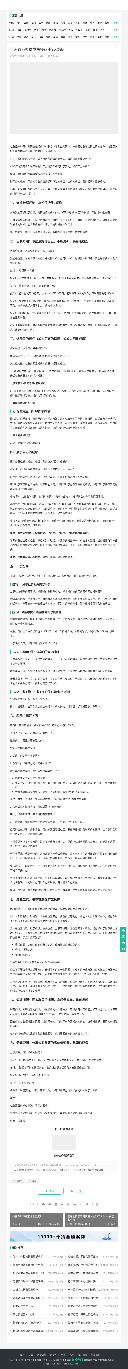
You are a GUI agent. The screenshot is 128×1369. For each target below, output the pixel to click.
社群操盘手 (17, 1180)
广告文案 (102, 1360)
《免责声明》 (19, 1169)
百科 (33, 36)
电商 (85, 36)
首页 (22, 1354)
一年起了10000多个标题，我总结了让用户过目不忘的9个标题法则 (93, 1289)
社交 (33, 22)
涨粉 (107, 36)
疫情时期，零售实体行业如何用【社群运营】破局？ (93, 1256)
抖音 (19, 29)
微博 (44, 29)
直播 (55, 36)
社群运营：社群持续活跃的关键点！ (88, 1331)
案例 (72, 1354)
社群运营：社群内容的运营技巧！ (86, 1273)
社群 (99, 36)
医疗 (41, 22)
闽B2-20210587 (72, 1363)
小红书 (79, 29)
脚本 (70, 36)
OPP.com (47, 1360)
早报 (19, 36)
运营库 (53, 1354)
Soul (103, 29)
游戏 (55, 22)
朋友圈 (52, 29)
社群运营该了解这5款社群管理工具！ (88, 1306)
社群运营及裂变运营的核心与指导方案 (34, 1298)
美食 (77, 22)
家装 (85, 22)
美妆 (70, 22)
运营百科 (41, 1354)
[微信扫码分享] (43, 1204)
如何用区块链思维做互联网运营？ (86, 1322)
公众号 (62, 29)
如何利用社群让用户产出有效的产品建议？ (36, 1264)
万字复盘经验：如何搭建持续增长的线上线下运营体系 (38, 1281)
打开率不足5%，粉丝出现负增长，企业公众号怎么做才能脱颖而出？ (93, 1281)
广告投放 (77, 1169)
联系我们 (65, 1169)
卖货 (63, 36)
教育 (92, 22)
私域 (92, 36)
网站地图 (88, 1360)
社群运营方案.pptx (23, 1306)
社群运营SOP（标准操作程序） (30, 1322)
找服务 (91, 1169)
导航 (48, 36)
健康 (48, 22)
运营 (31, 1354)
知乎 (95, 29)
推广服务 (82, 1354)
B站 (71, 29)
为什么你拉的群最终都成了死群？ (31, 1256)
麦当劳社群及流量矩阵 (25, 1289)
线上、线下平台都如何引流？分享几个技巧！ (93, 1298)
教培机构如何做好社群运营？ (29, 1331)
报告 (41, 36)
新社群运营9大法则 (23, 1314)
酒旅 (107, 22)
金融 (26, 22)
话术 (77, 36)
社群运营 (45, 158)
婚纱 (99, 22)
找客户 (84, 1169)
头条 (88, 29)
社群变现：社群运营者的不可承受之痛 (89, 1264)
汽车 (19, 22)
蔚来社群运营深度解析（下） (29, 1273)
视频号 (27, 29)
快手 (36, 29)
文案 (26, 36)
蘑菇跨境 (99, 1169)
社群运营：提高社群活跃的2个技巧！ (88, 1314)
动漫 (63, 22)
